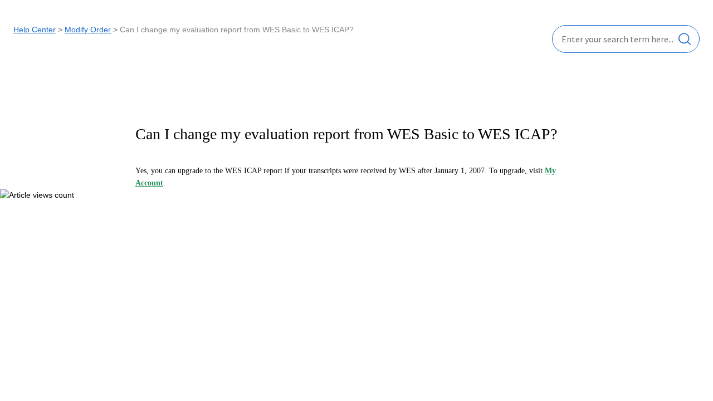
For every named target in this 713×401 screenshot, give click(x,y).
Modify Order (88, 29)
